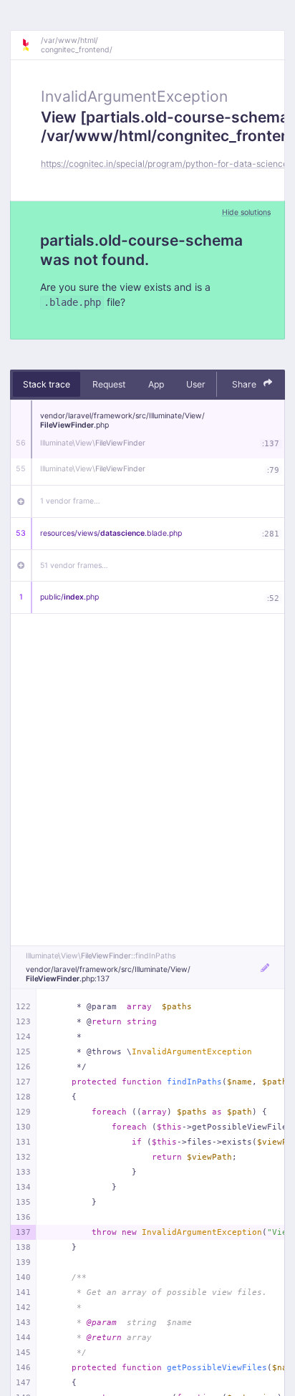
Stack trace (46, 384)
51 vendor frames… (74, 565)
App (156, 384)
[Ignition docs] (31, 45)
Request (108, 384)
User (195, 384)
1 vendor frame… (70, 501)
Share (245, 384)
